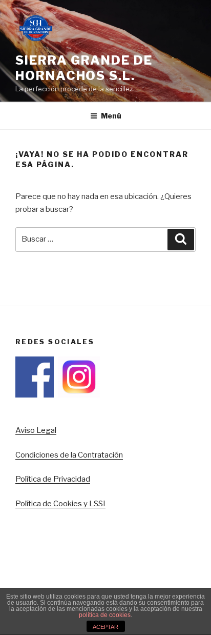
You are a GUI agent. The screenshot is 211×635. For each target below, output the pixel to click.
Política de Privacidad (52, 479)
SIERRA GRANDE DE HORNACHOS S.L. (84, 68)
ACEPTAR (105, 627)
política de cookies (105, 615)
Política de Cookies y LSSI (60, 503)
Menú (111, 115)
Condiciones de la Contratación (69, 455)
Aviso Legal (35, 430)
